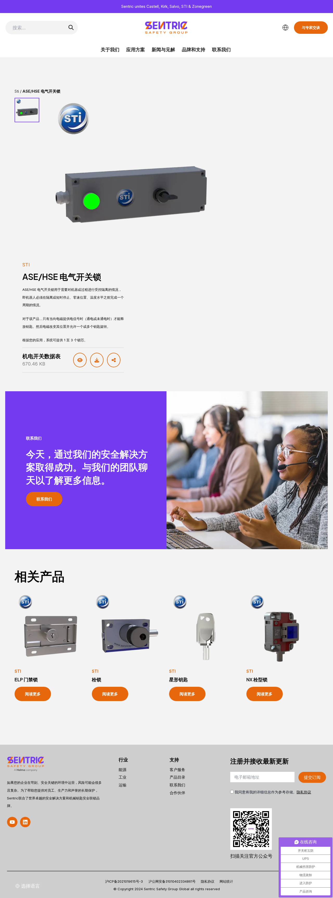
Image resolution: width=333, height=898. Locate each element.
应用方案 (135, 49)
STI (26, 264)
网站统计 (226, 881)
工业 (122, 777)
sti (17, 91)
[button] (12, 822)
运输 (122, 784)
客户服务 (177, 769)
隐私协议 (304, 792)
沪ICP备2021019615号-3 (124, 881)
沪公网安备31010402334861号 (172, 881)
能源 (122, 769)
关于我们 (110, 49)
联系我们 (221, 49)
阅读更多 (33, 693)
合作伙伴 (177, 792)
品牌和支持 (193, 49)
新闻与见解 (163, 49)
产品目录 (177, 777)
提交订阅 (312, 777)
